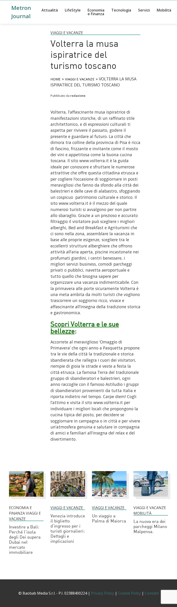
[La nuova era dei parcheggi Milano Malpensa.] (150, 498)
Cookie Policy (129, 593)
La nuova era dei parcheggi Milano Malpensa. (150, 527)
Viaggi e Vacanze (66, 32)
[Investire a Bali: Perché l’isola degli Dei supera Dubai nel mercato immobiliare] (26, 498)
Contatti (152, 593)
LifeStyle (73, 10)
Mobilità (164, 10)
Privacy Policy (102, 593)
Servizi (144, 10)
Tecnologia (121, 10)
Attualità (49, 10)
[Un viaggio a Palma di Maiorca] (109, 498)
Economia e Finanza (96, 12)
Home (55, 79)
